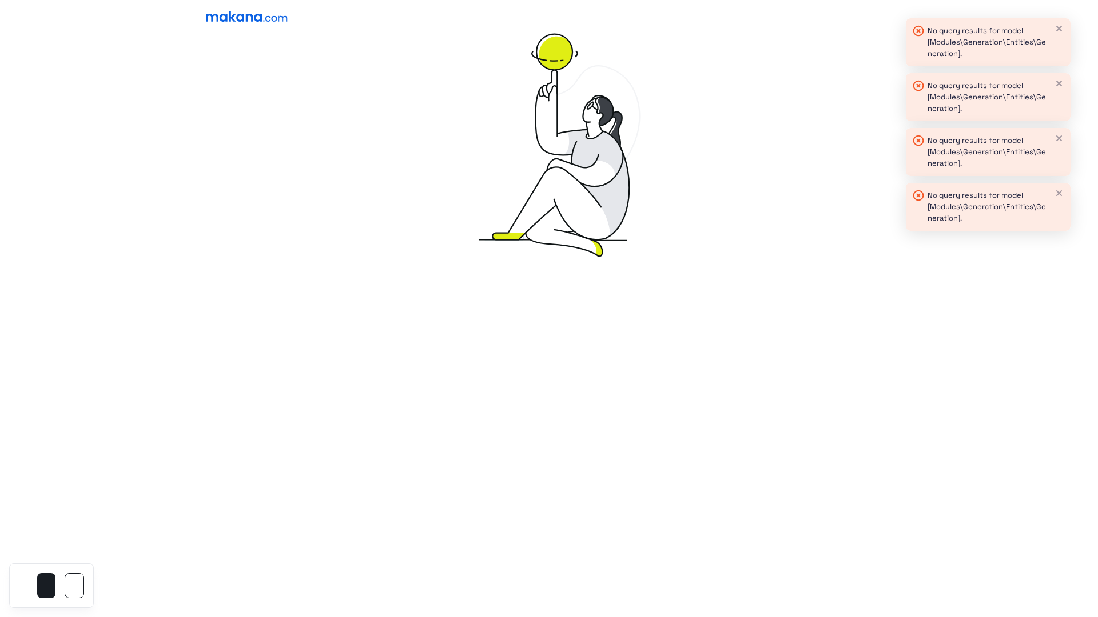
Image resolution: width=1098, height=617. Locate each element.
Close (1059, 28)
